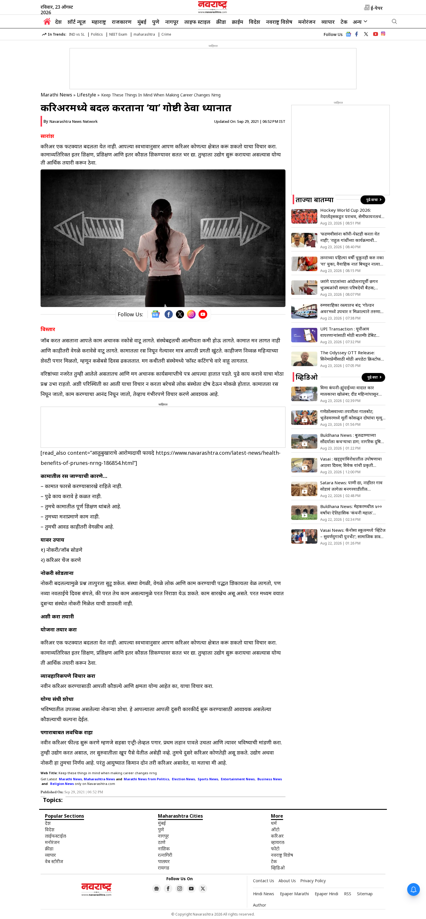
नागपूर (172, 21)
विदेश (254, 21)
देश (58, 21)
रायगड (163, 868)
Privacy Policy (313, 880)
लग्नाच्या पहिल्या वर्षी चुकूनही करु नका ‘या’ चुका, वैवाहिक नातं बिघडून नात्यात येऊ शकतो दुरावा (352, 261)
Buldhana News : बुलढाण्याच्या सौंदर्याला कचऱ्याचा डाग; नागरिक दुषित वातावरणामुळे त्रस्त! (351, 438)
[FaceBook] (168, 314)
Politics (97, 34)
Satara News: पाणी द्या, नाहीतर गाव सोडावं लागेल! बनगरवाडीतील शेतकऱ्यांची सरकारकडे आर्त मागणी (351, 486)
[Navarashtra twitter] (366, 34)
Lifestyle (86, 95)
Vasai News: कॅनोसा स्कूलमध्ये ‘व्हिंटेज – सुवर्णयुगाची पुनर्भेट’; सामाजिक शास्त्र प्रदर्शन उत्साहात (352, 533)
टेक (344, 21)
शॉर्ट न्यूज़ (77, 21)
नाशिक (164, 848)
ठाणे (161, 842)
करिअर (277, 836)
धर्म (274, 823)
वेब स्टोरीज (54, 861)
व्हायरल (277, 842)
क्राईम (237, 21)
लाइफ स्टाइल (197, 21)
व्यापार (328, 21)
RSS (347, 893)
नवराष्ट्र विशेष (279, 21)
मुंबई (141, 21)
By (70, 121)
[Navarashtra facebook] (356, 34)
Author (259, 905)
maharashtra (144, 34)
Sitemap (365, 893)
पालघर (164, 861)
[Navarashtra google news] (156, 888)
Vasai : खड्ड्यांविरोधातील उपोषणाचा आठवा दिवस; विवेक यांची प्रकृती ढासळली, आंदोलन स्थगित (351, 462)
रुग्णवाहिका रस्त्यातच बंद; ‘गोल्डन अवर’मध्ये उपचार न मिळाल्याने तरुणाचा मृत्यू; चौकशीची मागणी (352, 308)
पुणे (155, 21)
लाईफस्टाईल (55, 836)
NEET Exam (118, 34)
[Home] (47, 22)
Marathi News (56, 95)
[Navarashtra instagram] (179, 888)
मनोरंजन (307, 21)
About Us (287, 880)
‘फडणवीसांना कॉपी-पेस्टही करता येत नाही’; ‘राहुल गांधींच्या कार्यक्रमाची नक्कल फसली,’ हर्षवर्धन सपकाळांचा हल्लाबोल (350, 237)
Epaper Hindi (326, 893)
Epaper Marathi (294, 893)
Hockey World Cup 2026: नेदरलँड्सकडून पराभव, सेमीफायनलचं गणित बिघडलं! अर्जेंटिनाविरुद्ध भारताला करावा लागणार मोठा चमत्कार (352, 213)
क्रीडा (221, 21)
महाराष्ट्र (99, 21)
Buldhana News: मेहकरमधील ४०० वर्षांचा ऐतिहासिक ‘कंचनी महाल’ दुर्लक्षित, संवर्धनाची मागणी (351, 509)
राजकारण (122, 21)
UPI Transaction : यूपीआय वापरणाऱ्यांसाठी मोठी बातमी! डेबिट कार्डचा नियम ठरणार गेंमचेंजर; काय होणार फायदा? (348, 332)
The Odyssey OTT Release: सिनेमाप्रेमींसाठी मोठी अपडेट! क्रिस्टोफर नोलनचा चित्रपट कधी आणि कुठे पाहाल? (351, 356)
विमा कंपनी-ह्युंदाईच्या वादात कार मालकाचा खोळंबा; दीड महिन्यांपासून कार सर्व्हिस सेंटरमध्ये (349, 391)
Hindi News (263, 893)
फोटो (275, 848)
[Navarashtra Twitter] (203, 888)
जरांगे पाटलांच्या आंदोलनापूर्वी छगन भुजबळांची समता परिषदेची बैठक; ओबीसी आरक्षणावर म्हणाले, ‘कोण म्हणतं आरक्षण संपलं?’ (352, 284)
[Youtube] (203, 314)
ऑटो (275, 829)
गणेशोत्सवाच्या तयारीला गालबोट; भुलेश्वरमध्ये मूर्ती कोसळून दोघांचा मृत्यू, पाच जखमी (351, 414)
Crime (166, 34)
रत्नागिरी (165, 855)
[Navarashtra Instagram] (383, 34)
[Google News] (348, 35)
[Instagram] (191, 314)
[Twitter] (179, 314)
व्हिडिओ (278, 868)
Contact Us (263, 880)
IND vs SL (77, 34)
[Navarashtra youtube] (375, 34)
